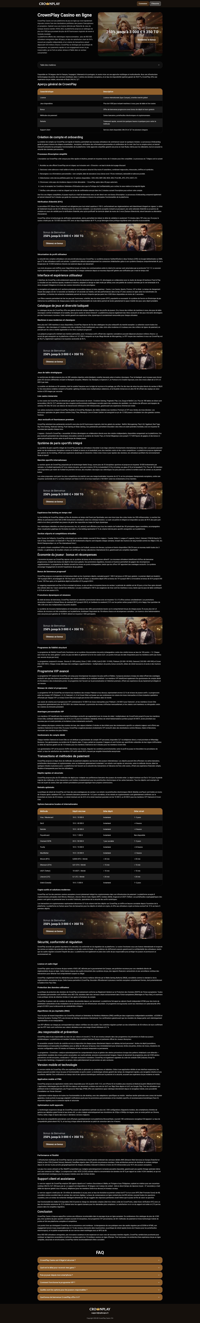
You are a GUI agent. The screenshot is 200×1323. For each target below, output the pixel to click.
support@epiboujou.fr (100, 1313)
